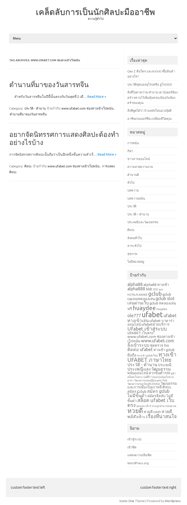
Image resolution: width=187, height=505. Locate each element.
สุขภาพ (132, 253)
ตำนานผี (133, 174)
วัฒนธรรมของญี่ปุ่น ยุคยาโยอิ (150, 380)
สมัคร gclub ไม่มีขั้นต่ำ (148, 393)
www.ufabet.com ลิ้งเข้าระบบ (150, 342)
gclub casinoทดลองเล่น (149, 296)
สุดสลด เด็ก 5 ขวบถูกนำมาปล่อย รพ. (156, 405)
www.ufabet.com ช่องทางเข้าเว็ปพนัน (87, 108)
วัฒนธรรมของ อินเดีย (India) (143, 383)
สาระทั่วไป (134, 245)
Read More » (96, 97)
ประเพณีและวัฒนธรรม (142, 222)
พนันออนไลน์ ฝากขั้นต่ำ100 (148, 373)
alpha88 (135, 284)
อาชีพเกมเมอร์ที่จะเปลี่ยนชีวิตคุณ (149, 118)
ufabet (152, 315)
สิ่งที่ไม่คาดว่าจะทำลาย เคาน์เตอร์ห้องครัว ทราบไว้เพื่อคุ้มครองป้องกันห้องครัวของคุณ (152, 97)
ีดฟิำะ (140, 417)
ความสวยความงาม (140, 166)
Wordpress (173, 501)
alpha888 (136, 288)
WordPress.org (138, 463)
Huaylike (162, 309)
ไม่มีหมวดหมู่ (135, 261)
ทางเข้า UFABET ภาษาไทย (151, 357)
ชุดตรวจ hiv (159, 345)
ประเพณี (164, 365)
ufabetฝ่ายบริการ (155, 324)
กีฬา (130, 151)
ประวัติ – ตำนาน (138, 214)
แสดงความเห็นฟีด (139, 455)
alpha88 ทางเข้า (156, 285)
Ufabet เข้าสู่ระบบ (147, 329)
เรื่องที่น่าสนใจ (161, 416)
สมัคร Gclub (136, 391)
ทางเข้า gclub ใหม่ (147, 355)
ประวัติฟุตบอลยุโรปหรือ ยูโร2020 (149, 84)
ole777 (134, 315)
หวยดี (135, 410)
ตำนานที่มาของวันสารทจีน (49, 84)
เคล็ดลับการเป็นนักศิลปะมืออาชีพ (95, 11)
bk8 (149, 289)
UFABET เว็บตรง (140, 333)
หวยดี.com (152, 412)
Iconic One (127, 501)
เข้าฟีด (131, 447)
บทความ (133, 190)
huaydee (144, 308)
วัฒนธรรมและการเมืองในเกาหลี (152, 385)
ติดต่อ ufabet (140, 349)
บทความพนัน (136, 198)
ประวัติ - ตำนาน (35, 108)
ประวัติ (131, 206)
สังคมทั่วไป (134, 238)
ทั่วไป (130, 182)
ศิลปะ (28, 166)
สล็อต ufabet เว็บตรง (150, 402)
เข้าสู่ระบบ (134, 439)
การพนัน (133, 143)
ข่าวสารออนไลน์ (138, 159)
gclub (155, 294)
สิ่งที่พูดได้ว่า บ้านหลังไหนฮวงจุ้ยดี (149, 110)
